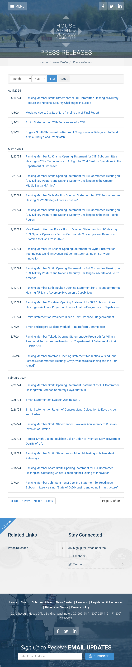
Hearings (82, 602)
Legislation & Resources (107, 602)
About (24, 602)
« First (14, 500)
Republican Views (56, 607)
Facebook (103, 6)
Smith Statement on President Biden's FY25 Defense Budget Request (70, 317)
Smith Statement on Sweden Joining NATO (53, 399)
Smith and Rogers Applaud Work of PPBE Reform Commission (65, 326)
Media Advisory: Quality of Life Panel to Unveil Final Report (62, 112)
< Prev (26, 500)
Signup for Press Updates (89, 548)
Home (44, 62)
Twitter (112, 6)
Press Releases (66, 52)
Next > (38, 500)
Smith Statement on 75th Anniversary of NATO (55, 122)
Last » (49, 500)
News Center (60, 62)
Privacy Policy (80, 607)
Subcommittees (42, 602)
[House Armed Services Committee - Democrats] (66, 31)
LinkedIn (120, 6)
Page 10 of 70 (111, 500)
